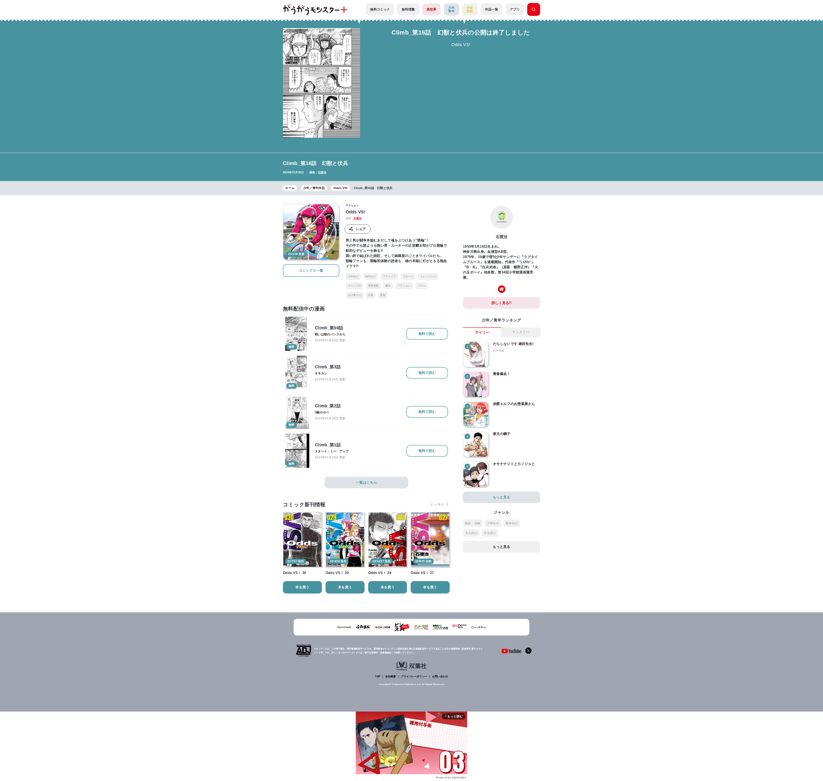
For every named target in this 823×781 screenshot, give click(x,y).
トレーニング (428, 276)
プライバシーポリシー (414, 676)
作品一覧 (491, 9)
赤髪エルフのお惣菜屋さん (514, 404)
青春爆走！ (502, 374)
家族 (383, 295)
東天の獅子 (502, 434)
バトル (422, 285)
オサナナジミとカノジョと (514, 464)
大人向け (471, 533)
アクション (404, 285)
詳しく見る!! (501, 303)
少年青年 (451, 9)
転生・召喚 (473, 523)
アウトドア (389, 276)
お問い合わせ (440, 676)
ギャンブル (354, 285)
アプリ (515, 9)
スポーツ (408, 276)
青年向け (370, 276)
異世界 (432, 9)
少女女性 (470, 9)
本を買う (302, 587)
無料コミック (380, 9)
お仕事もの (354, 295)
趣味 (388, 285)
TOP (377, 676)
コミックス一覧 (311, 270)
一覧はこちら (366, 482)
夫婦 (370, 295)
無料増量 (408, 9)
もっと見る (501, 497)
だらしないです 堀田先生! (513, 344)
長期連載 (373, 285)
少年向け (353, 276)
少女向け (490, 533)
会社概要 (390, 676)
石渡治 (322, 172)
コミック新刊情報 (304, 504)
